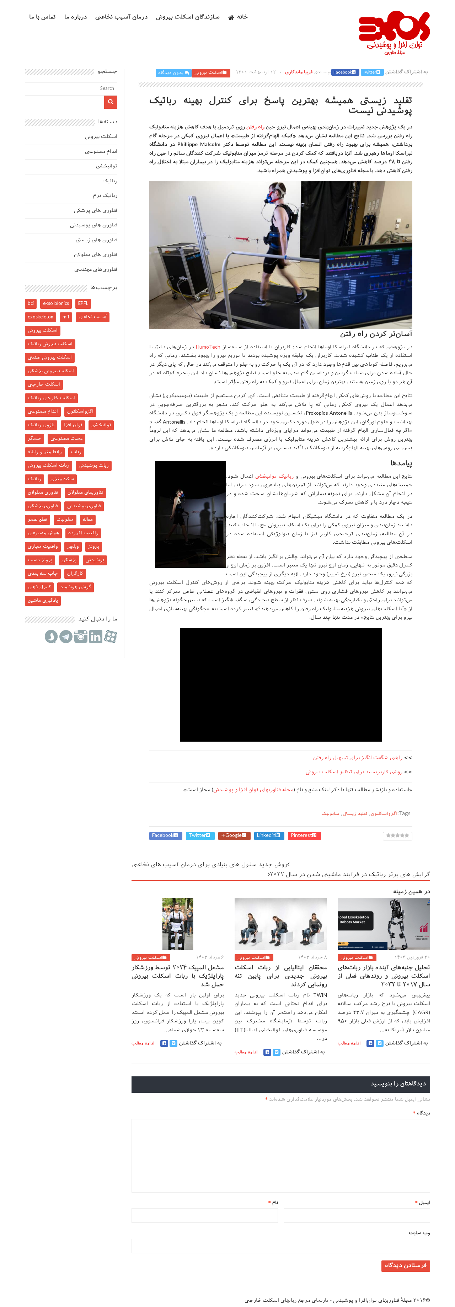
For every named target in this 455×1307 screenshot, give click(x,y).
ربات (76, 452)
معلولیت (65, 520)
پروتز (93, 547)
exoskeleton (40, 317)
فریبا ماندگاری (298, 72)
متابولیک (330, 814)
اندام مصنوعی (101, 152)
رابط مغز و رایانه (45, 452)
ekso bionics (56, 304)
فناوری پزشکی (43, 506)
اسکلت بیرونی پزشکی (51, 371)
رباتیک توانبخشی (274, 476)
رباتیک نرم (105, 196)
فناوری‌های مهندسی (95, 270)
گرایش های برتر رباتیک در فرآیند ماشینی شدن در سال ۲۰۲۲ (350, 875)
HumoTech (207, 347)
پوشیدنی (95, 560)
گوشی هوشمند (75, 587)
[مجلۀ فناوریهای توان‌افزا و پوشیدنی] (394, 53)
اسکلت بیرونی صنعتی (50, 358)
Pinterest (301, 836)
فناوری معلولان (43, 493)
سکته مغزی (62, 479)
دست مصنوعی (66, 439)
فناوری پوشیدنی (84, 506)
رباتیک (109, 181)
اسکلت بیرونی (208, 73)
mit (66, 317)
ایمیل (422, 1203)
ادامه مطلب (143, 1044)
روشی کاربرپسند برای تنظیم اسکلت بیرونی (354, 772)
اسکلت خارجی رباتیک (51, 398)
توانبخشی (106, 166)
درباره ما (75, 17)
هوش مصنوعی (43, 533)
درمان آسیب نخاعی (121, 17)
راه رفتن (255, 127)
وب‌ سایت (419, 1233)
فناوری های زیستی (96, 240)
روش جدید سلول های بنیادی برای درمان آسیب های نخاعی (209, 865)
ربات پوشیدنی (94, 466)
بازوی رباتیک (41, 425)
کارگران (75, 574)
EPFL (83, 304)
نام (273, 1203)
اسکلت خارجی (44, 385)
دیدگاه (421, 1113)
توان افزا (73, 425)
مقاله (88, 520)
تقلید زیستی (355, 814)
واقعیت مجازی (43, 547)
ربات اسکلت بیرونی (48, 466)
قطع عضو (37, 520)
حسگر (34, 439)
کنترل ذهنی (39, 587)
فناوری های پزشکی (95, 211)
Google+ (231, 836)
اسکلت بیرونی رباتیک (50, 344)
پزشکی (68, 560)
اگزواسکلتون (384, 814)
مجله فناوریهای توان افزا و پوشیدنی (253, 790)
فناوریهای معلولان (85, 493)
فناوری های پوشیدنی (93, 225)
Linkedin (266, 836)
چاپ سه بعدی (43, 574)
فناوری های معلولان (95, 255)
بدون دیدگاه (170, 73)
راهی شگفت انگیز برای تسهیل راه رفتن (357, 758)
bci (31, 304)
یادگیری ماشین (43, 601)
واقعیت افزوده (83, 533)
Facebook (342, 72)
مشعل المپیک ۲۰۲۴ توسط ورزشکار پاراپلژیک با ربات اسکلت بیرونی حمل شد (178, 976)
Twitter (369, 72)
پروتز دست (40, 560)
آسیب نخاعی (93, 317)
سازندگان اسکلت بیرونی (188, 17)
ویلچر (73, 547)
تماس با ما (42, 17)
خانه (242, 17)
